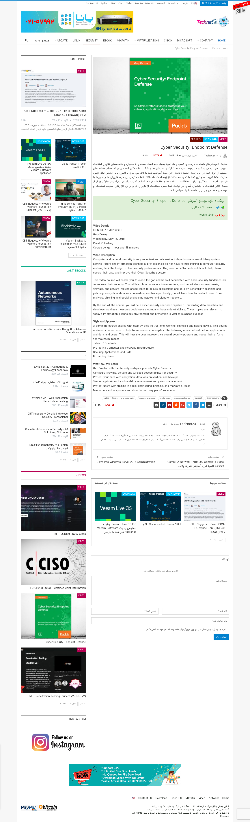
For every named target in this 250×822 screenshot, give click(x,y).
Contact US (92, 3)
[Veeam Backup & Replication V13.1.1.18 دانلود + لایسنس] (70, 227)
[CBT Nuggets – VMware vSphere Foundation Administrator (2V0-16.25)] (36, 227)
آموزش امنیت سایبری (182, 398)
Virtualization (148, 41)
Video (129, 3)
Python (104, 3)
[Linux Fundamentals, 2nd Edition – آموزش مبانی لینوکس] (78, 449)
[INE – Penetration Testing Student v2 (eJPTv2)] (53, 670)
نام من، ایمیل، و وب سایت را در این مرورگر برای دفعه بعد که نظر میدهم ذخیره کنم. (186, 629)
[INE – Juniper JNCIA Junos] (53, 508)
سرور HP (81, 181)
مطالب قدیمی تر (76, 255)
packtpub (198, 398)
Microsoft (184, 41)
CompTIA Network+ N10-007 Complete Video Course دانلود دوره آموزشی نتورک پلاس (195, 464)
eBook (107, 41)
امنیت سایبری (165, 398)
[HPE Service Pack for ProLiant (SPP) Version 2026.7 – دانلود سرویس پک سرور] (70, 190)
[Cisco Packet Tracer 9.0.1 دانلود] (160, 506)
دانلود (218, 207)
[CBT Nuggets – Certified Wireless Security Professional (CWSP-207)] (78, 418)
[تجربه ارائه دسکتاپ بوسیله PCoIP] (78, 386)
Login (185, 3)
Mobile (139, 3)
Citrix (121, 3)
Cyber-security (213, 398)
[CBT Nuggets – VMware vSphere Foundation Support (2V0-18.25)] (36, 190)
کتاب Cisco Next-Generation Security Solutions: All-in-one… (46, 431)
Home (221, 41)
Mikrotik (149, 3)
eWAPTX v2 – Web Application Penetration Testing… (50, 399)
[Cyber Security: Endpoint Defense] (53, 616)
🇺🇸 (133, 798)
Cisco (168, 41)
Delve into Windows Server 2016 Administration (126, 462)
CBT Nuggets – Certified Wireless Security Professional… (48, 415)
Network (161, 3)
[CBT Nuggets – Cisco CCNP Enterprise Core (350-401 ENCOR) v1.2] (204, 506)
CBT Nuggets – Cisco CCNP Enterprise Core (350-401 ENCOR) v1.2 (55, 113)
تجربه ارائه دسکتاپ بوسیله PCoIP (50, 382)
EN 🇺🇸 (194, 3)
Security (91, 41)
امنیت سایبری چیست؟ (147, 398)
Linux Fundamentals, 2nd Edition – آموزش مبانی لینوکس (47, 446)
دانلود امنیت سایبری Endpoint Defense (119, 398)
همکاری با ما (42, 41)
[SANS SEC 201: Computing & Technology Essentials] (78, 371)
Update (62, 41)
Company (206, 41)
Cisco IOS (176, 798)
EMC (113, 3)
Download (173, 3)
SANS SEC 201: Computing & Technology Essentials (51, 368)
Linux (76, 41)
